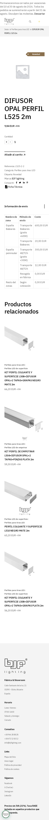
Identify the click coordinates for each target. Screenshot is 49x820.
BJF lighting (18, 178)
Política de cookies (11, 769)
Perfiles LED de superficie (16, 368)
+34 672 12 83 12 (11, 739)
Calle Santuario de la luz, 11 (15, 685)
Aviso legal (8, 761)
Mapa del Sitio (10, 757)
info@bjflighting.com (12, 743)
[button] (6, 814)
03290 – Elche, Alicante (13, 689)
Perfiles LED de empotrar (15, 447)
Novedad (17, 174)
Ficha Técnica (15, 186)
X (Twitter (8, 787)
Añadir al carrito (13, 154)
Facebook (8, 783)
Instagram (8, 791)
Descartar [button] (39, 13)
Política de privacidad (12, 765)
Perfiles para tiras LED (24, 170)
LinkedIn (7, 795)
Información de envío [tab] (16, 206)
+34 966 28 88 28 (11, 734)
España (7, 693)
